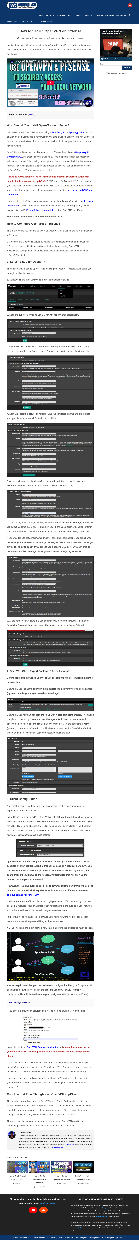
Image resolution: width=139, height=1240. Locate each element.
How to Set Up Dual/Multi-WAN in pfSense (39, 1179)
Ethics (113, 1238)
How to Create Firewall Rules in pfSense (17, 1177)
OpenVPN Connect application (42, 1047)
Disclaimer (79, 1238)
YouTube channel (48, 1203)
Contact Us (121, 1238)
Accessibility (89, 1238)
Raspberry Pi (58, 132)
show (31, 115)
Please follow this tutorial (39, 210)
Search (102, 64)
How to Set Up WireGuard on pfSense (61, 1177)
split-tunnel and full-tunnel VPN (23, 895)
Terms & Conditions (65, 1238)
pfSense (67, 38)
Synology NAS (76, 132)
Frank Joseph (25, 38)
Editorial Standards (102, 1238)
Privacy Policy (51, 1238)
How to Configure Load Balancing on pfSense (83, 1177)
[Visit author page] (12, 1135)
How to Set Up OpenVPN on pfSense (38, 22)
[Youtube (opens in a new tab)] (130, 5)
